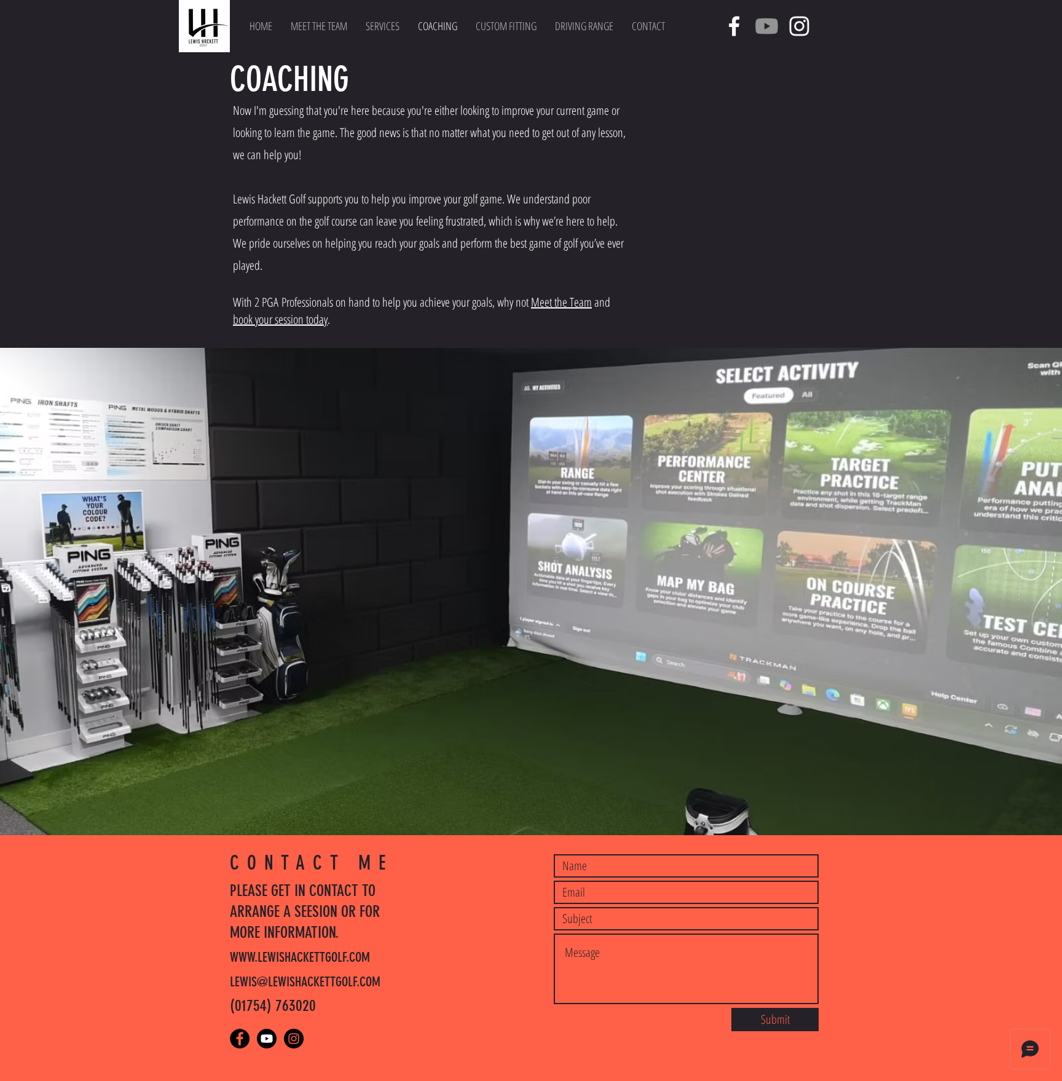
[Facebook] (734, 26)
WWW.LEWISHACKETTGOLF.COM (300, 957)
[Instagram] (799, 26)
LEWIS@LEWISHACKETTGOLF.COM (305, 981)
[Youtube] (766, 26)
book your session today (280, 319)
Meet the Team (561, 302)
